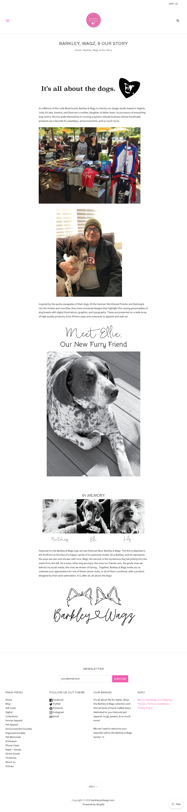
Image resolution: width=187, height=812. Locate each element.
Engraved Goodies (15, 733)
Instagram (58, 712)
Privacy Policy (145, 708)
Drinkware (11, 741)
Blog (7, 704)
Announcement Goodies (18, 729)
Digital (8, 712)
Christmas (10, 758)
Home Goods (12, 754)
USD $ (92, 786)
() (173, 3)
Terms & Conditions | (158, 704)
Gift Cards (10, 708)
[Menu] (7, 20)
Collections (11, 716)
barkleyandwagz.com (102, 800)
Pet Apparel (11, 725)
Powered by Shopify (93, 804)
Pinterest (57, 708)
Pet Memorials (13, 737)
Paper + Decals (13, 750)
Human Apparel (14, 720)
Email (55, 716)
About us (10, 762)
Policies (9, 766)
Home (78, 50)
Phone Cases (12, 745)
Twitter (56, 704)
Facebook (58, 700)
